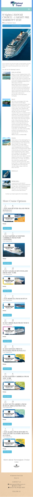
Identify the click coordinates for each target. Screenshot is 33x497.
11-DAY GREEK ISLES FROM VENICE (16, 323)
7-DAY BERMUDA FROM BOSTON (15, 299)
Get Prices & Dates (16, 26)
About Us (16, 478)
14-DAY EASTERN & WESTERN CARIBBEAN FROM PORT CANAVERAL (14, 237)
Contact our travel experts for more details (16, 194)
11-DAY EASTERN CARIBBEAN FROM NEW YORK (16, 377)
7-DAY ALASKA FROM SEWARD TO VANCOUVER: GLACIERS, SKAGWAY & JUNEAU (16, 433)
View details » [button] (7, 228)
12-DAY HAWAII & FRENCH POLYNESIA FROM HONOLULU (14, 350)
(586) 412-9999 (17, 486)
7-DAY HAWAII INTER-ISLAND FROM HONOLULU (16, 209)
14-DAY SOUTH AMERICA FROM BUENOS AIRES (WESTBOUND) (14, 405)
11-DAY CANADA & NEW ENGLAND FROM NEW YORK (15, 272)
